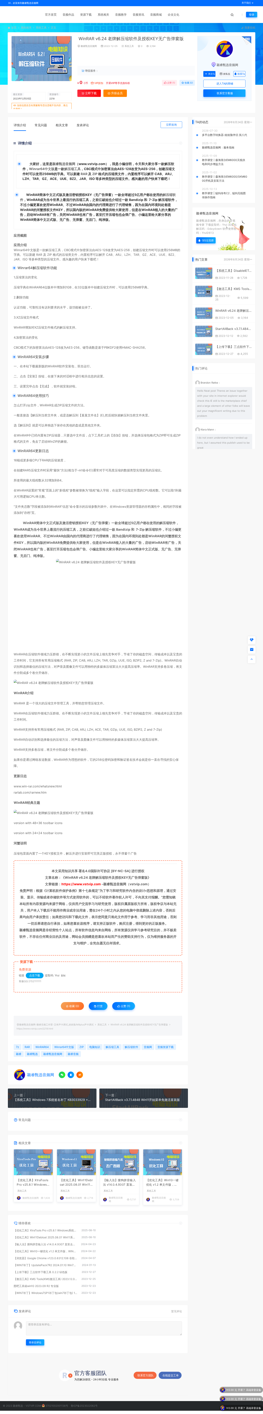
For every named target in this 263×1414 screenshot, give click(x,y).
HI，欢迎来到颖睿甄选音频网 (23, 3)
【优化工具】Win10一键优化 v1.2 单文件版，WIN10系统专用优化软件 (162, 1182)
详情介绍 (20, 125)
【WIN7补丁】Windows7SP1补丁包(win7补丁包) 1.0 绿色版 (46, 1293)
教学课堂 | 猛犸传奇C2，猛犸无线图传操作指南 (224, 195)
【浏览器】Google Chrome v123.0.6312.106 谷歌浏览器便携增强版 (45, 1258)
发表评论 (83, 125)
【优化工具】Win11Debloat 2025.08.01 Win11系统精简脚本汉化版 (76, 1182)
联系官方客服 (224, 93)
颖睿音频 (73, 1054)
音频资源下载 (165, 1047)
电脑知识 (94, 1047)
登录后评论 (35, 1342)
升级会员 (182, 57)
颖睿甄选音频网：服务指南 (218, 147)
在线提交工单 (170, 1375)
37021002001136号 (56, 1405)
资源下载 (86, 14)
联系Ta (241, 73)
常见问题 (41, 125)
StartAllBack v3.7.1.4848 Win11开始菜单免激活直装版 (142, 1100)
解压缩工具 (72, 169)
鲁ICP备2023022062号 (84, 1405)
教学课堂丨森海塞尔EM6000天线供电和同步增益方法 (223, 162)
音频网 (148, 1047)
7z (17, 1047)
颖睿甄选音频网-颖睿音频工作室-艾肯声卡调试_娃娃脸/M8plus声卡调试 (56, 1024)
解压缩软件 (131, 1047)
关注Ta (211, 74)
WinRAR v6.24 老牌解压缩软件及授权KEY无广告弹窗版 (233, 311)
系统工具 (41, 27)
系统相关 (103, 14)
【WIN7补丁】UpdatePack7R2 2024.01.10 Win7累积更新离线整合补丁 (46, 1265)
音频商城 (156, 14)
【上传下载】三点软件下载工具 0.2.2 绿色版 (40, 1272)
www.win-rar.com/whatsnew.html (38, 786)
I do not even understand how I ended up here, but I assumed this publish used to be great (223, 442)
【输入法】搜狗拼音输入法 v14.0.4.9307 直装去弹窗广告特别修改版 (119, 1182)
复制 (63, 975)
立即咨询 (171, 124)
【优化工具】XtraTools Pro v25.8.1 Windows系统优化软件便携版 (33, 1182)
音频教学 (121, 14)
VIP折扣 (98, 83)
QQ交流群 (208, 240)
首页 (14, 27)
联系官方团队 (145, 1375)
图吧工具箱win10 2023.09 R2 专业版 (36, 1286)
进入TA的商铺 (224, 83)
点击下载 (34, 975)
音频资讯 (138, 14)
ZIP (94, 174)
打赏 (99, 1006)
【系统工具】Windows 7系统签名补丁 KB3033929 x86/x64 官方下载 (52, 1100)
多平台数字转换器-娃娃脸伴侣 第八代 (224, 134)
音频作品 (68, 14)
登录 (251, 14)
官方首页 (51, 14)
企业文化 (173, 14)
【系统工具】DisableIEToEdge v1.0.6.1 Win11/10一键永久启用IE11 (233, 271)
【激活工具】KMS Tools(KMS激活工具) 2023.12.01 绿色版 (46, 1279)
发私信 (226, 74)
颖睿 (18, 1054)
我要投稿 (249, 27)
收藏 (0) (188, 82)
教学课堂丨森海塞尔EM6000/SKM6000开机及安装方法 (224, 178)
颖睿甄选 (32, 1054)
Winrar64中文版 (41, 169)
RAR (84, 174)
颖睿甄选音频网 (89, 46)
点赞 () (171, 82)
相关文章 (62, 125)
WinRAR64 (36, 287)
